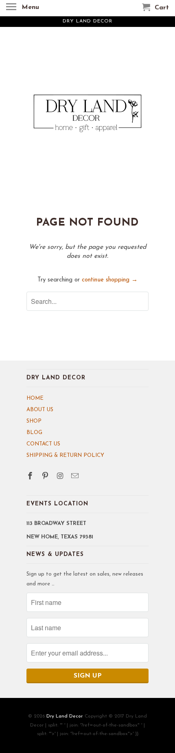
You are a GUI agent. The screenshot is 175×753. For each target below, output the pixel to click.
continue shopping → (110, 280)
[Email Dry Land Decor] (75, 477)
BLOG (34, 432)
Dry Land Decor (64, 716)
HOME (35, 398)
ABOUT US (39, 409)
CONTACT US (43, 444)
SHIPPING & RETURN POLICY (65, 455)
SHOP (34, 421)
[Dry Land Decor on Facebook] (30, 477)
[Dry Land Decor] (87, 121)
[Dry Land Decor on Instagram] (61, 477)
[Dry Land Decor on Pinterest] (46, 477)
